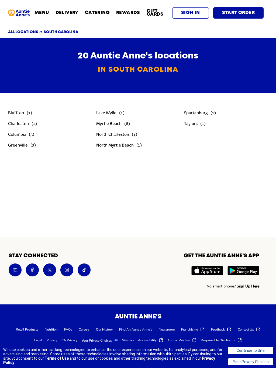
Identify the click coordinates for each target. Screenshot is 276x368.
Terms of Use (57, 358)
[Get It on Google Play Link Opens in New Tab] (243, 271)
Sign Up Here (248, 286)
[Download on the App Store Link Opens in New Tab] (207, 271)
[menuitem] (27, 329)
